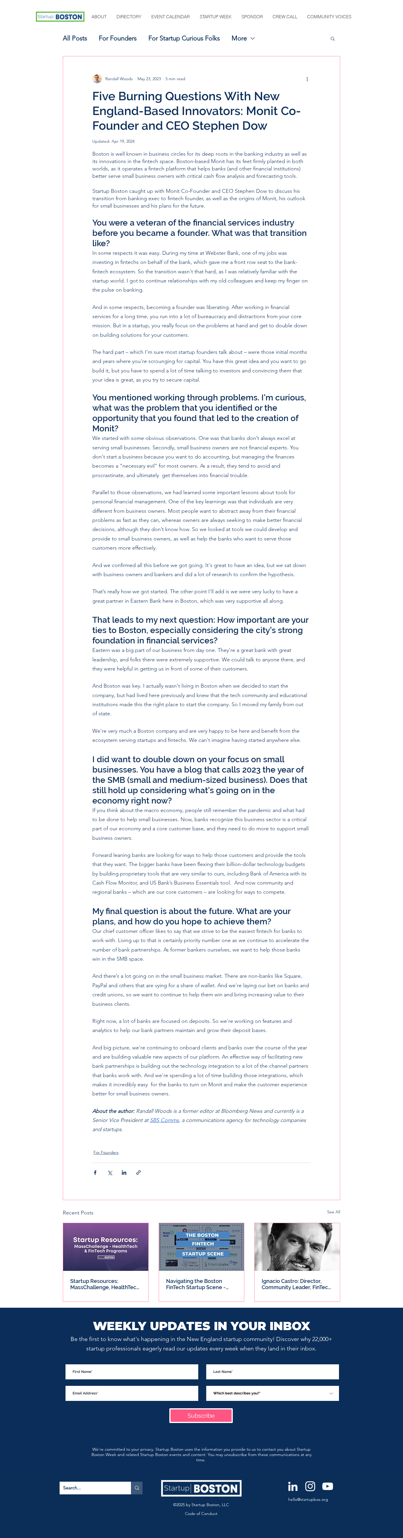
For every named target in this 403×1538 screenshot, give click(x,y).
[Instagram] (310, 1486)
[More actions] (307, 78)
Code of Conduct (201, 1513)
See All (333, 1212)
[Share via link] (138, 1172)
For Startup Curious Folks (184, 38)
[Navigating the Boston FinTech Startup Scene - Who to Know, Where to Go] (201, 1247)
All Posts (75, 38)
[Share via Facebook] (95, 1172)
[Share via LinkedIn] (124, 1172)
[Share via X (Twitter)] (109, 1172)
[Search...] (136, 1488)
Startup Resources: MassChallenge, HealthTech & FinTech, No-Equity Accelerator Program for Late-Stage (105, 1284)
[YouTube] (327, 1486)
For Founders (118, 38)
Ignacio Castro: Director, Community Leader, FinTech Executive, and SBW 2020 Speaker (296, 1284)
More (239, 38)
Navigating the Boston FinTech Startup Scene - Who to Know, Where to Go (200, 1284)
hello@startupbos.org (308, 1499)
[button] (99, 16)
